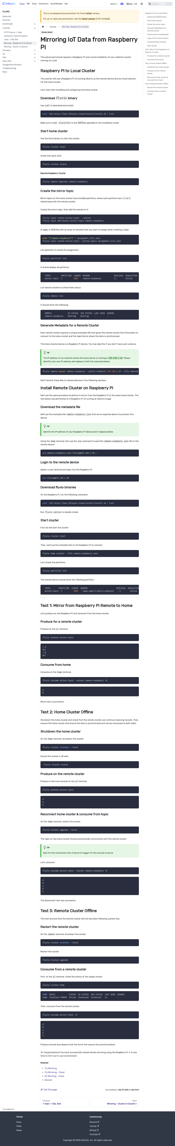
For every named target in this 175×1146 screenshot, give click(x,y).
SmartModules (56, 4)
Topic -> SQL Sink (11, 39)
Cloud (34, 4)
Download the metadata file (158, 35)
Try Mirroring (51, 1068)
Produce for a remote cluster (158, 56)
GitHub (93, 1130)
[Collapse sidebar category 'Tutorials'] (35, 28)
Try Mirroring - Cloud (54, 1072)
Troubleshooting (9, 68)
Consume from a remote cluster (156, 92)
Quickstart (7, 16)
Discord (48, 1080)
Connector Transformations (15, 36)
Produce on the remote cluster (156, 72)
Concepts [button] (7, 50)
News (5, 72)
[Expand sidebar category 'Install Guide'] (35, 24)
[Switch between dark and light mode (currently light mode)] (142, 4)
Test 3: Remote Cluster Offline (156, 84)
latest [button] (113, 4)
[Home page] (42, 27)
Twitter (93, 1126)
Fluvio (22, 4)
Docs (19, 1122)
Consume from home (155, 60)
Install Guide (8, 24)
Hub (66, 4)
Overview (6, 20)
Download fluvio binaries (156, 42)
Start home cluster (154, 21)
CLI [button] (4, 54)
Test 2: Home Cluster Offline (156, 63)
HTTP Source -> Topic (13, 32)
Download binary (157, 17)
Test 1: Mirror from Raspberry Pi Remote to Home (157, 50)
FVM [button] (4, 57)
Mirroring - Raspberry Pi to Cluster (18, 43)
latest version (88, 19)
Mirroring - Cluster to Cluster (16, 47)
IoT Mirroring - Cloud (54, 1076)
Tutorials (6, 28)
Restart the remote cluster (157, 87)
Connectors (43, 4)
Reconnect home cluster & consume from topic (157, 78)
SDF (28, 4)
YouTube (94, 1134)
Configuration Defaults (12, 65)
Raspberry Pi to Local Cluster (156, 13)
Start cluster (152, 46)
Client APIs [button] (7, 61)
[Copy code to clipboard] (136, 113)
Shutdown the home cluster (158, 67)
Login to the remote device (157, 38)
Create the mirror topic (156, 24)
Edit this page (50, 1089)
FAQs (19, 1126)
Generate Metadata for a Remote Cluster (156, 29)
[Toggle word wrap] (131, 275)
